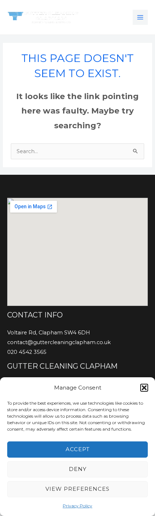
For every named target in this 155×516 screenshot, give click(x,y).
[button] (144, 387)
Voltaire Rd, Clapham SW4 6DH (48, 332)
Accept (78, 449)
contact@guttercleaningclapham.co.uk (59, 342)
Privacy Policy (77, 505)
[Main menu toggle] (140, 17)
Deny (78, 469)
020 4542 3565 (26, 352)
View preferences (77, 488)
